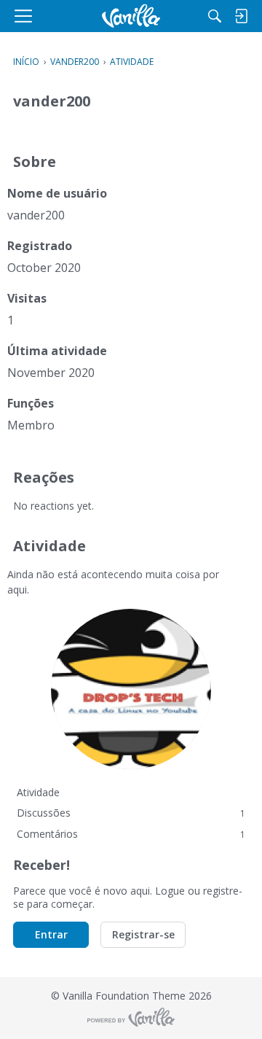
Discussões (131, 813)
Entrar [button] (51, 934)
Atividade (38, 792)
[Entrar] (241, 16)
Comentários (131, 834)
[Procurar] (215, 16)
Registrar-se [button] (143, 934)
